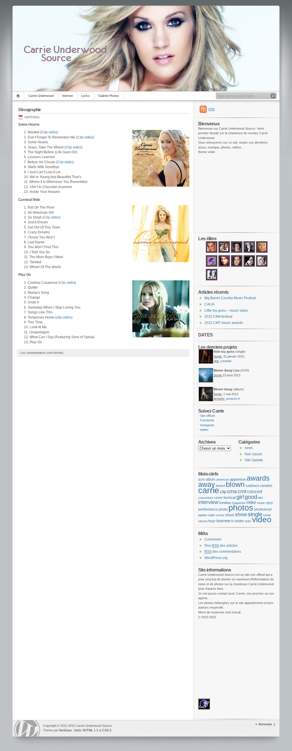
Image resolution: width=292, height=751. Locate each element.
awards (258, 478)
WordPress (27, 728)
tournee (223, 520)
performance (208, 509)
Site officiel (207, 415)
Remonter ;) (267, 724)
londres (225, 503)
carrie (208, 490)
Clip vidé (84, 137)
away (206, 484)
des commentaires (222, 552)
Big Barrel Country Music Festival (230, 298)
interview (208, 502)
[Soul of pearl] (211, 266)
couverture (205, 497)
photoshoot (262, 509)
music (261, 503)
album (210, 479)
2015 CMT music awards (223, 323)
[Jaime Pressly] (262, 252)
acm (201, 479)
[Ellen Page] (236, 266)
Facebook (207, 420)
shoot (229, 515)
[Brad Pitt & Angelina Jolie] (224, 252)
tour (212, 521)
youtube (226, 361)
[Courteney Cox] (236, 252)
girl (240, 497)
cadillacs (252, 486)
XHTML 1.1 (90, 730)
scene (220, 515)
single (255, 514)
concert (254, 491)
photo (223, 509)
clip (223, 491)
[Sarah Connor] (211, 252)
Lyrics (85, 95)
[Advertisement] (215, 193)
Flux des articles (221, 546)
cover (218, 498)
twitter (204, 429)
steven (203, 521)
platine (202, 515)
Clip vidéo (49, 132)
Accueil (19, 95)
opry (269, 503)
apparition (238, 479)
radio (211, 515)
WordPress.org (216, 558)
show (241, 514)
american (222, 479)
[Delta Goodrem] (224, 266)
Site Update (254, 460)
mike (251, 502)
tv (232, 521)
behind (220, 485)
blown (235, 484)
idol (260, 497)
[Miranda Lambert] (249, 266)
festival (230, 497)
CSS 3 (106, 730)
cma (232, 491)
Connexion (213, 539)
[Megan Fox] (211, 279)
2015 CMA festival (218, 317)
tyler (248, 521)
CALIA (209, 304)
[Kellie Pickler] (262, 266)
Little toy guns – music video (226, 311)
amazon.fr (233, 398)
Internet (67, 95)
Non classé (253, 454)
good (251, 497)
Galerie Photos (108, 95)
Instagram (207, 425)
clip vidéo (63, 317)
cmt (242, 491)
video (261, 519)
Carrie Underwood (41, 95)
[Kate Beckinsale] (249, 252)
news (249, 448)
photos (240, 507)
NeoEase (65, 730)
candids (266, 486)
